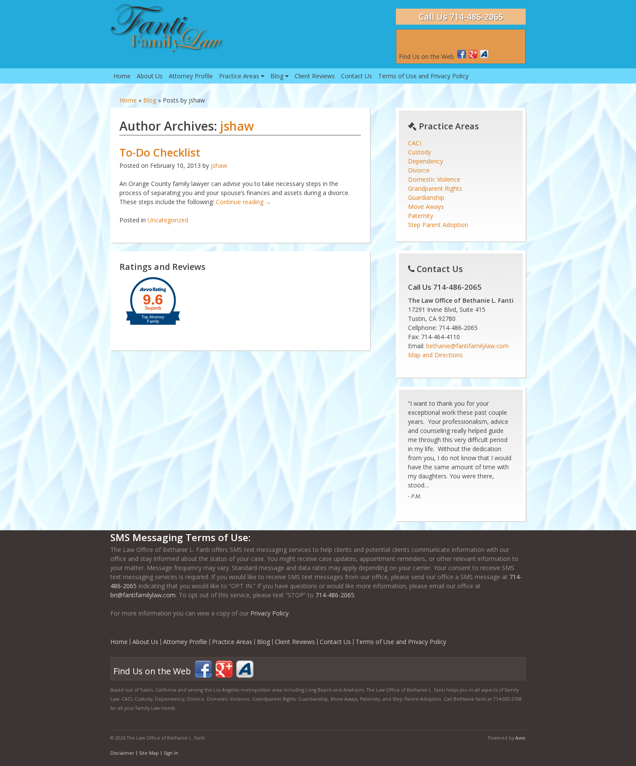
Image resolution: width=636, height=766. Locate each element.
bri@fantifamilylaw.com (143, 595)
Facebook (461, 54)
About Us (150, 76)
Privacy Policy (270, 613)
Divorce (419, 170)
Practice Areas (240, 76)
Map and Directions (435, 355)
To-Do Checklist (159, 152)
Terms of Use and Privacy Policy (423, 76)
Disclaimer (122, 753)
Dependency (425, 161)
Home (122, 76)
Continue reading (243, 202)
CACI (414, 143)
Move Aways (426, 206)
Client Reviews (315, 76)
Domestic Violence (434, 179)
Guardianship (426, 197)
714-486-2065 (334, 595)
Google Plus (473, 54)
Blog (277, 76)
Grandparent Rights (435, 188)
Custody (419, 152)
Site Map (149, 753)
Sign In (171, 753)
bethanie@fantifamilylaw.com (467, 346)
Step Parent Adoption (438, 225)
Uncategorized (168, 220)
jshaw (237, 126)
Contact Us (356, 76)
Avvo (484, 54)
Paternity (420, 216)
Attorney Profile (191, 76)
